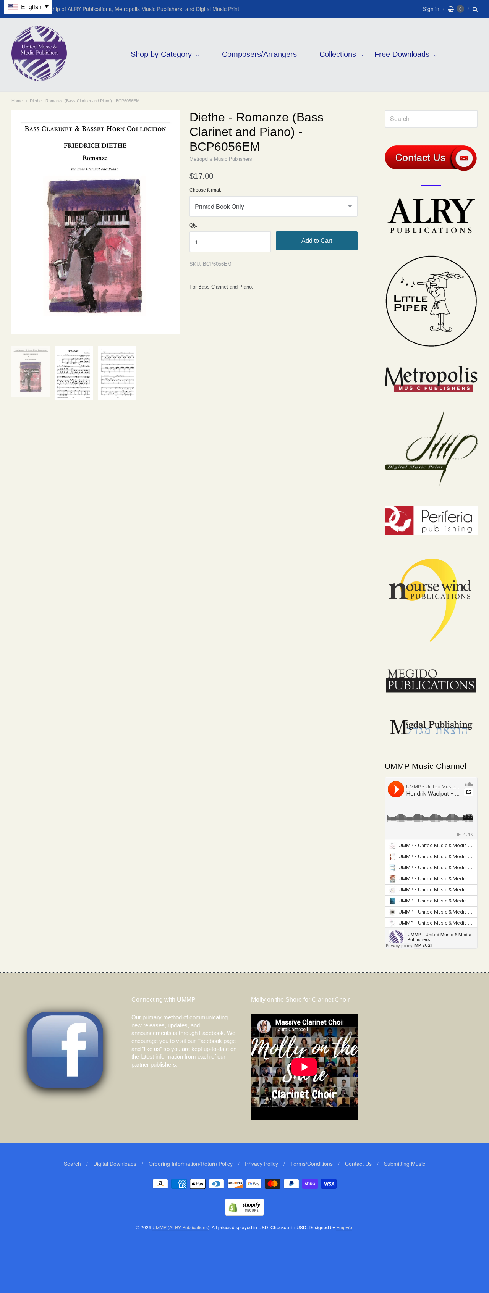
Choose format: (205, 190)
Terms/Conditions (311, 1163)
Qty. (193, 225)
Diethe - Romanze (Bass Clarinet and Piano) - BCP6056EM (84, 100)
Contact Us (358, 1163)
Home (17, 100)
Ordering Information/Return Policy (191, 1163)
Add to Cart (316, 240)
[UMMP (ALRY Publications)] (39, 77)
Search (72, 1163)
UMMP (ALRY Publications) (180, 1227)
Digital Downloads (114, 1163)
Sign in (431, 9)
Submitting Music (404, 1163)
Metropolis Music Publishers (220, 159)
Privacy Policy (261, 1163)
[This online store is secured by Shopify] (244, 1213)
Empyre (344, 1227)
